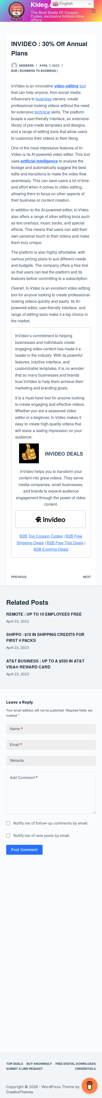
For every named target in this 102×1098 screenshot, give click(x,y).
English (65, 3)
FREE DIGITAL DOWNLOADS (75, 1064)
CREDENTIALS (85, 1069)
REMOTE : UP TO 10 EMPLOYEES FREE (44, 614)
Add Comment (24, 777)
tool (82, 86)
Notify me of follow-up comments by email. (50, 823)
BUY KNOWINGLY (39, 1064)
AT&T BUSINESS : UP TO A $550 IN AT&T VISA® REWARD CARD (45, 664)
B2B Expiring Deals (51, 549)
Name (16, 728)
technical (42, 112)
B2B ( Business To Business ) (34, 70)
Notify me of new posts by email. (41, 835)
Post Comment (24, 849)
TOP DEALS (14, 1064)
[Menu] (93, 11)
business (43, 99)
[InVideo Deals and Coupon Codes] (50, 519)
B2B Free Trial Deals (65, 543)
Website (17, 760)
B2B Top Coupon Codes (41, 536)
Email (16, 744)
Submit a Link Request (24, 1069)
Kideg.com (46, 4)
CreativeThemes (19, 1091)
